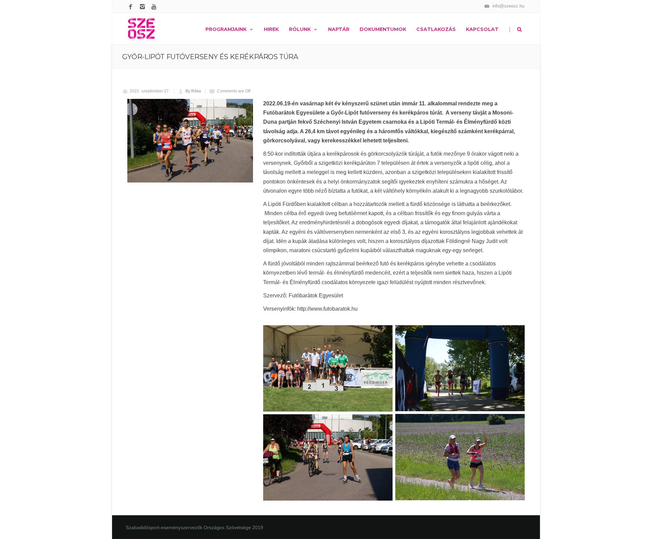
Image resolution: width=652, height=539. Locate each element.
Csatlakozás (436, 29)
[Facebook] (132, 7)
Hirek (271, 29)
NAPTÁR (338, 29)
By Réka (193, 91)
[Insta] (143, 7)
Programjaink (226, 29)
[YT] (155, 7)
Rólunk (300, 29)
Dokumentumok (383, 29)
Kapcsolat (482, 29)
